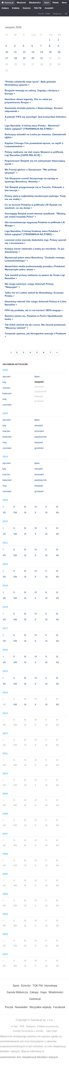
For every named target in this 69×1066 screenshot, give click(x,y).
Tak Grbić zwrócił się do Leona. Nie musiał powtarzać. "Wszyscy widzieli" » (35, 326)
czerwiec (7, 404)
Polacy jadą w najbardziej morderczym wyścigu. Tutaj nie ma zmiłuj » (35, 197)
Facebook (59, 1007)
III (25, 506)
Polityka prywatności (48, 1026)
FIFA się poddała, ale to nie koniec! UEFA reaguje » (34, 310)
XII (57, 512)
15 (50, 52)
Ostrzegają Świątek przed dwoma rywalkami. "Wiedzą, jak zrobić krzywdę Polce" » (35, 215)
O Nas (14, 1026)
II (14, 506)
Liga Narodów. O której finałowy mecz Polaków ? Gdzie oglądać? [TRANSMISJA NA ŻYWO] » (32, 233)
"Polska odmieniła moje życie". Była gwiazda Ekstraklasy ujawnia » (30, 83)
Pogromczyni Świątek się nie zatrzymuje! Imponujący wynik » (35, 162)
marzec (6, 387)
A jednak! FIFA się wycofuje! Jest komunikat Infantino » (35, 118)
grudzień (39, 448)
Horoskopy (50, 985)
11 (15, 52)
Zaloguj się (57, 14)
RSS (22, 1026)
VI (57, 506)
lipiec (37, 376)
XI (46, 512)
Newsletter (21, 1007)
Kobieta (15, 8)
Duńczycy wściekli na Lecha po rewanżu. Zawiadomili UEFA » (35, 136)
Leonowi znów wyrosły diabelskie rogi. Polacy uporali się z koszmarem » (35, 241)
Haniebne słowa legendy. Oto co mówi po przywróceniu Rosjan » (28, 101)
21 (41, 58)
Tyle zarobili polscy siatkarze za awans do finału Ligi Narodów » (35, 277)
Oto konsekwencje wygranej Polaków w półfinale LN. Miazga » (35, 224)
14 (41, 52)
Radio (47, 14)
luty (4, 382)
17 (6, 58)
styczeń (7, 376)
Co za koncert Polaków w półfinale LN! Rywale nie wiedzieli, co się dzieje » (33, 206)
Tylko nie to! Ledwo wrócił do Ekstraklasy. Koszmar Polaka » (34, 294)
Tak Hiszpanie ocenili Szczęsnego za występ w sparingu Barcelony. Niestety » (31, 180)
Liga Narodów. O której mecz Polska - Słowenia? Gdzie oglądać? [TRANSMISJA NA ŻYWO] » (32, 127)
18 (15, 58)
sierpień (38, 425)
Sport (46, 2)
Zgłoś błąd (51, 1030)
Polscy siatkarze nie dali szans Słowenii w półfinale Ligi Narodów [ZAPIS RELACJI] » (34, 153)
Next (64, 2)
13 (32, 52)
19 (24, 58)
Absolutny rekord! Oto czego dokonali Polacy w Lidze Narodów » (35, 303)
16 (59, 52)
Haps (43, 992)
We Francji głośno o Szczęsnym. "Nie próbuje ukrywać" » (31, 171)
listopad (38, 442)
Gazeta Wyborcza (17, 992)
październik (40, 436)
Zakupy (34, 992)
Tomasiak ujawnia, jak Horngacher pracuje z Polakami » (35, 335)
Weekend (21, 2)
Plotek (56, 2)
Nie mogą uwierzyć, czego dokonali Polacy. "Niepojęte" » (29, 285)
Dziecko (26, 8)
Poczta (41, 14)
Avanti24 (49, 8)
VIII (15, 512)
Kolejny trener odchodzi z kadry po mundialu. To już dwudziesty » (34, 250)
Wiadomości (35, 2)
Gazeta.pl (9, 2)
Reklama (31, 1026)
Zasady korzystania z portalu (28, 1030)
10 (6, 52)
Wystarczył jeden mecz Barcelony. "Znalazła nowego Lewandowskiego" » (35, 259)
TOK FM (37, 8)
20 (32, 58)
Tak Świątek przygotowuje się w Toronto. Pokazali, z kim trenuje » (34, 189)
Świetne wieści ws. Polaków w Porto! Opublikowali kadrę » (33, 317)
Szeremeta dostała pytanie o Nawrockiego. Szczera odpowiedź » (34, 109)
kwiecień (7, 393)
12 (24, 52)
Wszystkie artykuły (40, 1007)
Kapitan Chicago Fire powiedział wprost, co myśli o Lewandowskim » (34, 145)
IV (36, 506)
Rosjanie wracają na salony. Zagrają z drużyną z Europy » (32, 92)
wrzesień (39, 431)
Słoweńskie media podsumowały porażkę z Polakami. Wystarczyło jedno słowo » (35, 268)
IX (25, 512)
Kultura (5, 8)
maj (4, 399)
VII (4, 512)
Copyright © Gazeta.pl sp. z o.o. (34, 1020)
